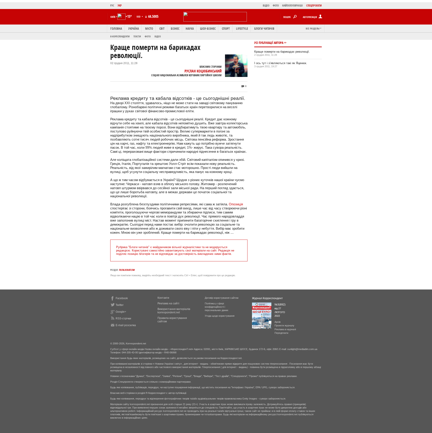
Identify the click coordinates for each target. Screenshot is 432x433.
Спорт (226, 28)
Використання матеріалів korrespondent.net (174, 310)
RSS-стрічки (123, 318)
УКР (120, 5)
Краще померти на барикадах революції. (282, 51)
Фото (148, 36)
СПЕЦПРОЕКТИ (314, 5)
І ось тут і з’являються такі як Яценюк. (280, 63)
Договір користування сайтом (221, 297)
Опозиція (236, 204)
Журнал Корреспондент (267, 298)
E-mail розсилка (126, 325)
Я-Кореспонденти (120, 36)
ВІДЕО (266, 5)
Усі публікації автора (268, 42)
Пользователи (127, 269)
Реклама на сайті (168, 303)
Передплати (281, 333)
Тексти (137, 36)
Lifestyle (242, 28)
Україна (133, 28)
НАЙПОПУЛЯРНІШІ (292, 5)
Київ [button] (112, 16)
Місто (149, 28)
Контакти (163, 297)
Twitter (120, 305)
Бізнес (175, 28)
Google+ (121, 311)
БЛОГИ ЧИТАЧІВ (264, 28)
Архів (277, 322)
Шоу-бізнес (208, 28)
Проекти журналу (284, 325)
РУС (112, 5)
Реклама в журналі (285, 329)
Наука (190, 28)
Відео (158, 36)
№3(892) (280, 304)
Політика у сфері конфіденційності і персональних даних (216, 307)
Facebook (122, 298)
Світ (161, 28)
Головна (116, 28)
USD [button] (139, 16)
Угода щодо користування (219, 315)
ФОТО (276, 5)
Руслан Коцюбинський (203, 71)
